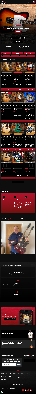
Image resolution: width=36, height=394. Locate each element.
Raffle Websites (3, 390)
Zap (7, 390)
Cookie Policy (11, 377)
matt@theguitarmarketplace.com (30, 375)
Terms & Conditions (12, 373)
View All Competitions (18, 182)
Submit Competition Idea (29, 361)
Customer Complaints (4, 382)
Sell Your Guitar (3, 376)
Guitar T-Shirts (3, 379)
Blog (1, 377)
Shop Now (4, 335)
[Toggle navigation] (26, 2)
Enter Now (18, 31)
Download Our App (4, 373)
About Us (2, 380)
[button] (1, 20)
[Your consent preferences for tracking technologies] (2, 392)
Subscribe (19, 364)
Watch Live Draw (18, 41)
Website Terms (11, 376)
